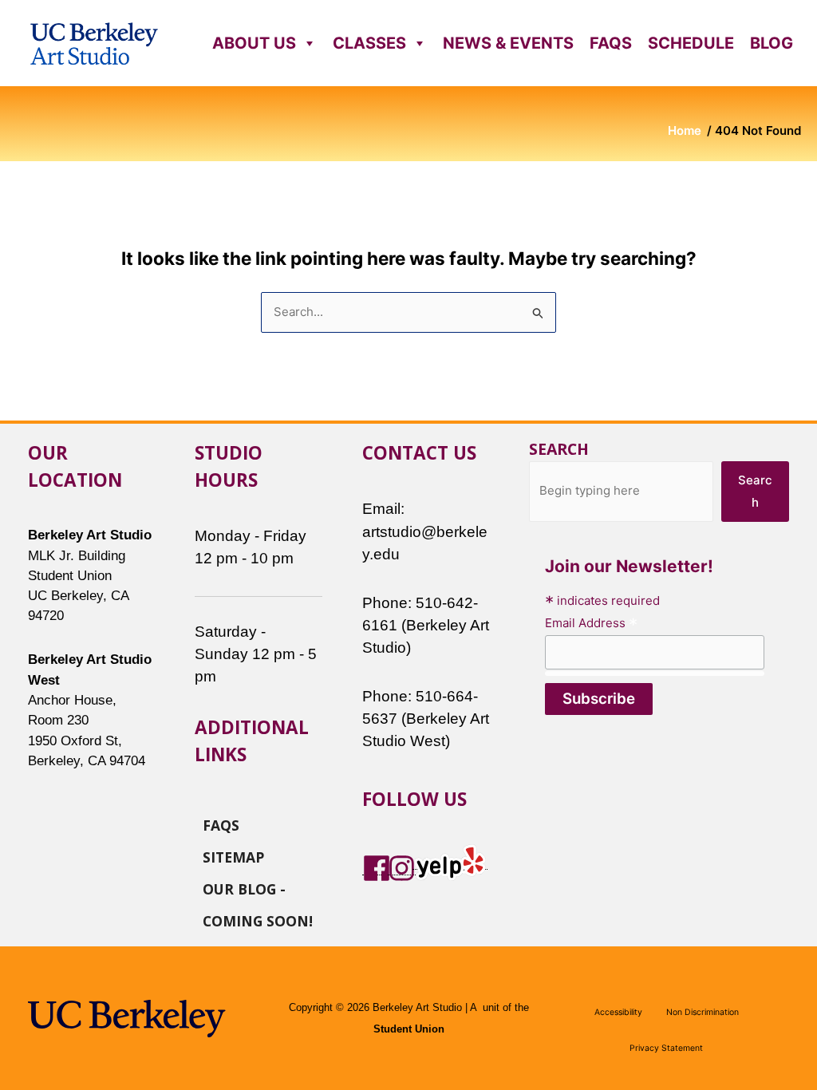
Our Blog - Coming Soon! (258, 888)
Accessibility (618, 1012)
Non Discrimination (702, 1012)
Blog (771, 43)
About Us (254, 43)
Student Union (408, 1029)
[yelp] (449, 861)
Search (559, 449)
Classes (369, 43)
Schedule (691, 43)
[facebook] (376, 867)
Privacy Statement (666, 1048)
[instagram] (402, 867)
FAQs (611, 43)
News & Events (508, 43)
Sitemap (233, 856)
